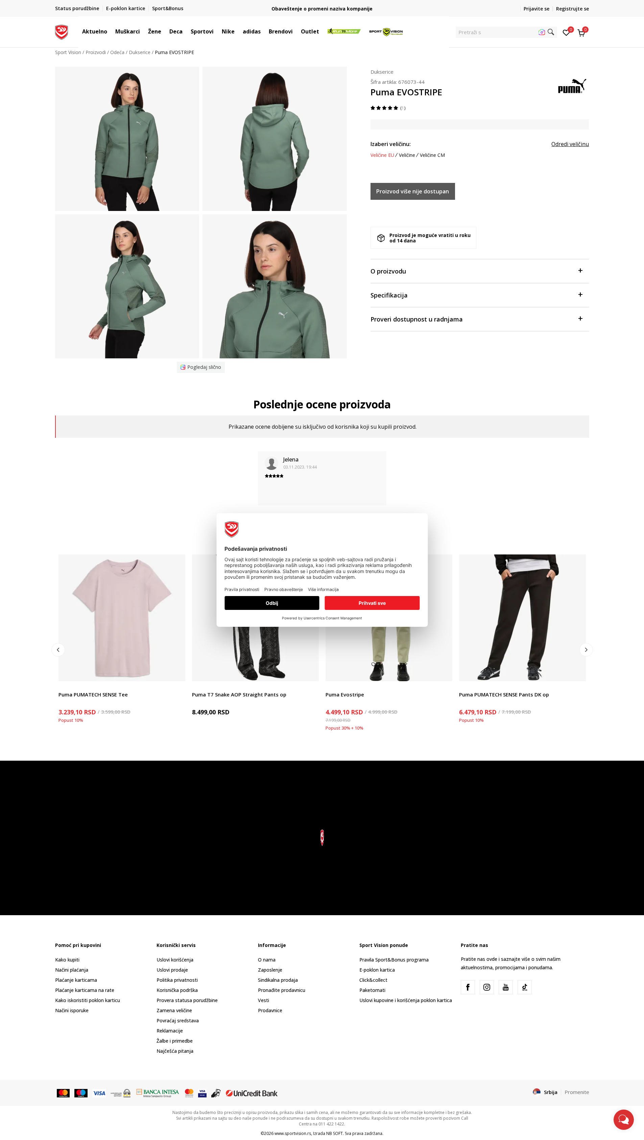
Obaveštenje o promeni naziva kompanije (322, 8)
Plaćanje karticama (76, 980)
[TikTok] (524, 987)
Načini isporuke (72, 1010)
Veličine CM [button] (432, 155)
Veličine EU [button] (382, 155)
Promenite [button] (577, 1092)
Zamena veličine (174, 1010)
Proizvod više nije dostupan (412, 191)
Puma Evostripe (345, 694)
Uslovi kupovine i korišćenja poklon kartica (405, 1000)
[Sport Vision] (61, 31)
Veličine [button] (407, 155)
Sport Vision (68, 52)
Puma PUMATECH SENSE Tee (93, 694)
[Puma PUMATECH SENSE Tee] (121, 617)
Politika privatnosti (177, 980)
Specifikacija (389, 295)
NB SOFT (334, 1133)
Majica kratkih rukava (81, 687)
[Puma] (572, 85)
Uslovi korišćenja (175, 959)
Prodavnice (270, 1010)
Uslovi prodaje (172, 970)
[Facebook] (468, 987)
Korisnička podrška (177, 990)
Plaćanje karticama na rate (84, 990)
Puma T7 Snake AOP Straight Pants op (239, 694)
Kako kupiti (67, 959)
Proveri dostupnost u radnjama (417, 319)
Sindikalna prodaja (278, 980)
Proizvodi (96, 52)
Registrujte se (572, 8)
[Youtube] (505, 987)
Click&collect (373, 980)
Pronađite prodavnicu (281, 990)
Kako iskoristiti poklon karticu (87, 1000)
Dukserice (139, 52)
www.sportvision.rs (293, 1133)
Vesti (263, 1000)
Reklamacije (170, 1030)
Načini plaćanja (71, 970)
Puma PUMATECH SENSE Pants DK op (504, 694)
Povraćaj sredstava (178, 1020)
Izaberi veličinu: (391, 144)
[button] (111, 31)
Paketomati (372, 990)
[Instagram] (487, 987)
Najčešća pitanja (175, 1051)
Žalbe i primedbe (175, 1041)
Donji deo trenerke (212, 687)
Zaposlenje (270, 970)
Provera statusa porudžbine (187, 1000)
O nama (267, 959)
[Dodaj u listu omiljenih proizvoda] (176, 672)
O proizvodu (388, 271)
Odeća (117, 52)
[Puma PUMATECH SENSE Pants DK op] (522, 617)
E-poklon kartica (377, 970)
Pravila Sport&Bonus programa (394, 959)
